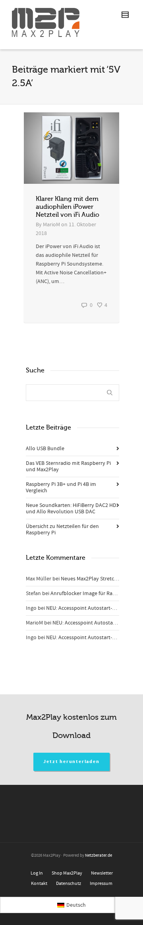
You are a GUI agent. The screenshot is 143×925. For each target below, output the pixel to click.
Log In (37, 873)
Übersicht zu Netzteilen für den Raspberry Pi (62, 529)
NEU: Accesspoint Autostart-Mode (85, 608)
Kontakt (39, 883)
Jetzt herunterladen (71, 761)
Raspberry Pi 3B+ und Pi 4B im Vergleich (61, 487)
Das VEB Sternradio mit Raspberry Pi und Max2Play (68, 466)
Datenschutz (68, 883)
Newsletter (102, 873)
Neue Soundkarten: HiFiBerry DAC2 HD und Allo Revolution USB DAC (71, 508)
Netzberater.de (98, 855)
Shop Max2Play (67, 873)
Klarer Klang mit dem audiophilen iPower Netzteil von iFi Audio (67, 206)
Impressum (101, 883)
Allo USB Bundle (45, 448)
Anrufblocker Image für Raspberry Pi (93, 593)
